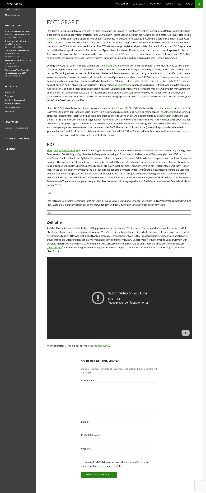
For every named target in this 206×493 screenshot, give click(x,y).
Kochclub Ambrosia (13, 103)
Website (86, 448)
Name (85, 421)
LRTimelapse (55, 247)
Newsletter (10, 111)
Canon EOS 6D (124, 107)
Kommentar (88, 380)
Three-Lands (13, 4)
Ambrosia (138, 4)
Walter (189, 4)
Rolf (180, 4)
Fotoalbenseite (168, 111)
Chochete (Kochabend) (15, 100)
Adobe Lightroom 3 (122, 84)
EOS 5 (121, 53)
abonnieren (24, 128)
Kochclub (154, 4)
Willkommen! (122, 4)
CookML (169, 4)
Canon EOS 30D (108, 65)
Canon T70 (53, 38)
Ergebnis (178, 231)
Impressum (10, 149)
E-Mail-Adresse (90, 435)
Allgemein (9, 92)
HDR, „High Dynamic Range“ (62, 150)
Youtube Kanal (101, 345)
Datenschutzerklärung (17, 138)
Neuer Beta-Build (12, 107)
